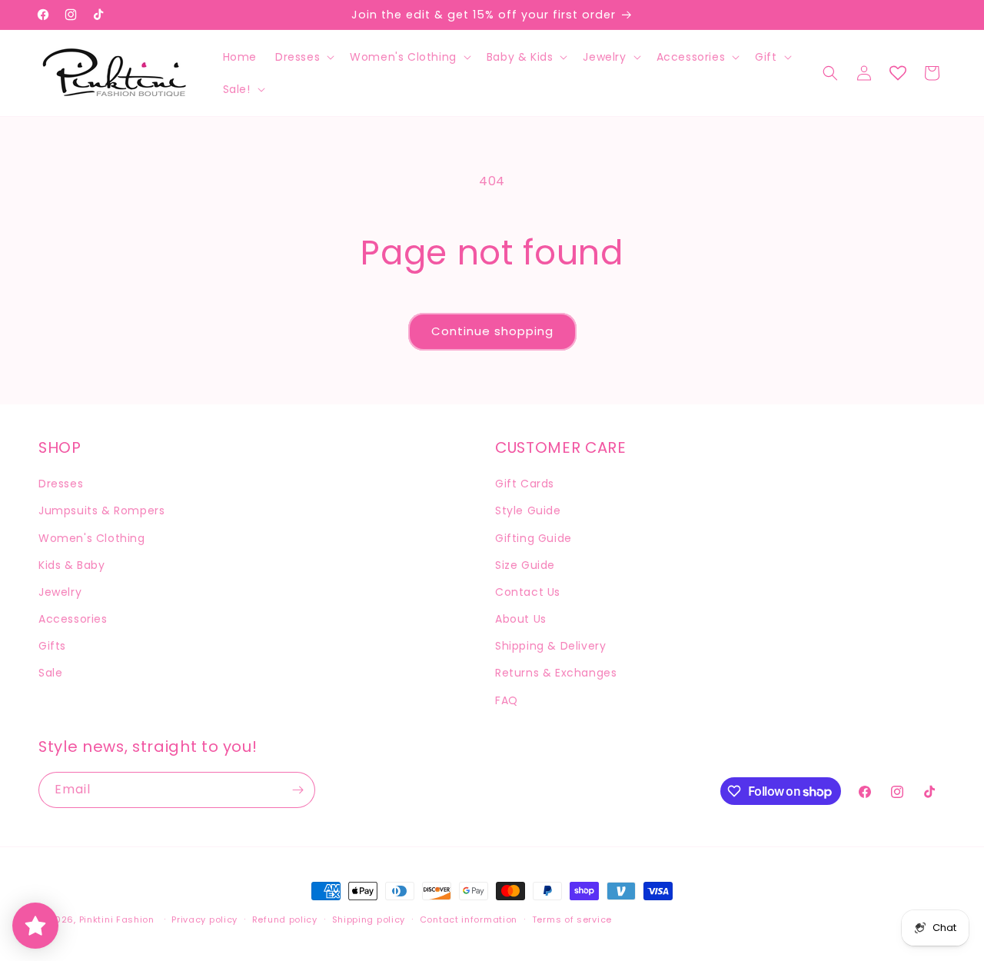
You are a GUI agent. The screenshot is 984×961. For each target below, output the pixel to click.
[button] (303, 57)
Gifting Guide (533, 538)
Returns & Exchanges (556, 672)
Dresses (60, 483)
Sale (50, 672)
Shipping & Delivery (550, 645)
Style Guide (528, 510)
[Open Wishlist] (898, 73)
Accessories (73, 619)
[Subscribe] (297, 790)
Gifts (52, 645)
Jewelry (59, 592)
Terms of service (572, 919)
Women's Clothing (91, 538)
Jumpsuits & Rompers (101, 510)
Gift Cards (524, 483)
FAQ (506, 700)
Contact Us (527, 592)
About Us (521, 619)
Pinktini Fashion (117, 919)
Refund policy (284, 919)
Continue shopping (492, 331)
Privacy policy (204, 919)
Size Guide (525, 565)
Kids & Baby (71, 565)
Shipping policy (369, 919)
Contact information (468, 919)
